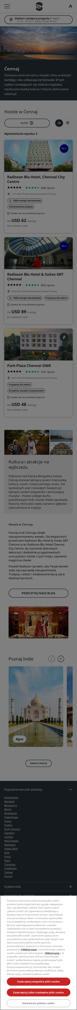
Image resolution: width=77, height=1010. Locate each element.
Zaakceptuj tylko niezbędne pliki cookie (38, 992)
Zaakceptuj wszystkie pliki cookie (38, 981)
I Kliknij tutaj (29, 949)
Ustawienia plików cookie (38, 1003)
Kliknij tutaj (52, 953)
